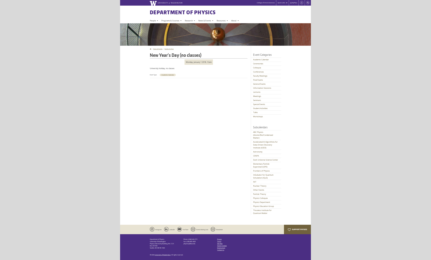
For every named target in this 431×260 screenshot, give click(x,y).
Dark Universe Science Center (265, 160)
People (153, 20)
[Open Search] (308, 3)
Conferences (258, 72)
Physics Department (261, 202)
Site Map (220, 244)
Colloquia (257, 67)
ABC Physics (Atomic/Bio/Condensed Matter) (263, 135)
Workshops (258, 116)
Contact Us (220, 250)
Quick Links (281, 3)
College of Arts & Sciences (266, 3)
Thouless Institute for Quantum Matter (262, 211)
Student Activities (260, 108)
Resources (221, 20)
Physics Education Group (263, 206)
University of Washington (163, 255)
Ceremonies (258, 63)
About (233, 20)
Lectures (256, 92)
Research (189, 20)
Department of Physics (183, 12)
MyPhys (294, 3)
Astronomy (257, 152)
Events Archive (169, 49)
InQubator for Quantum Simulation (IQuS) (263, 176)
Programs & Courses (170, 20)
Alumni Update (222, 246)
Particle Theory (259, 194)
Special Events (259, 104)
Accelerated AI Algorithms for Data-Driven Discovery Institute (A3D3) (265, 145)
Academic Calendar (168, 75)
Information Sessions (262, 88)
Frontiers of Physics (261, 171)
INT (254, 182)
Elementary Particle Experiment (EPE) (261, 165)
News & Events (204, 20)
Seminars (257, 100)
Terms (219, 241)
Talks (255, 112)
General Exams (259, 84)
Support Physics (299, 229)
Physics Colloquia (260, 198)
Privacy (219, 239)
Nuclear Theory (259, 186)
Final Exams (258, 80)
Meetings (257, 96)
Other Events (258, 190)
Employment (221, 248)
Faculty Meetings (260, 76)
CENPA (256, 156)
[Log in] (302, 3)
